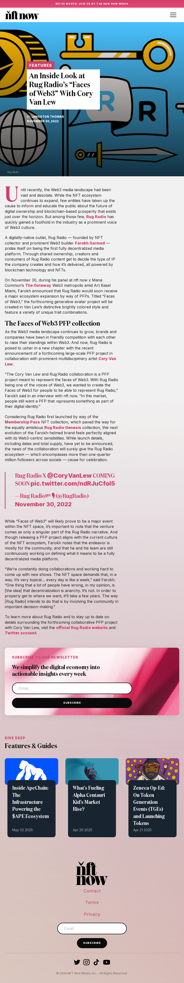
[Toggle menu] (173, 15)
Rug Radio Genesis (62, 427)
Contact (92, 890)
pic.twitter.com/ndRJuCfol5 (73, 483)
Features (40, 65)
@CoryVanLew (69, 475)
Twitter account (20, 632)
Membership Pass (22, 422)
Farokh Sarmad (90, 243)
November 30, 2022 (43, 504)
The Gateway (38, 285)
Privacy (92, 914)
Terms (92, 902)
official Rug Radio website (82, 627)
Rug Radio (96, 216)
